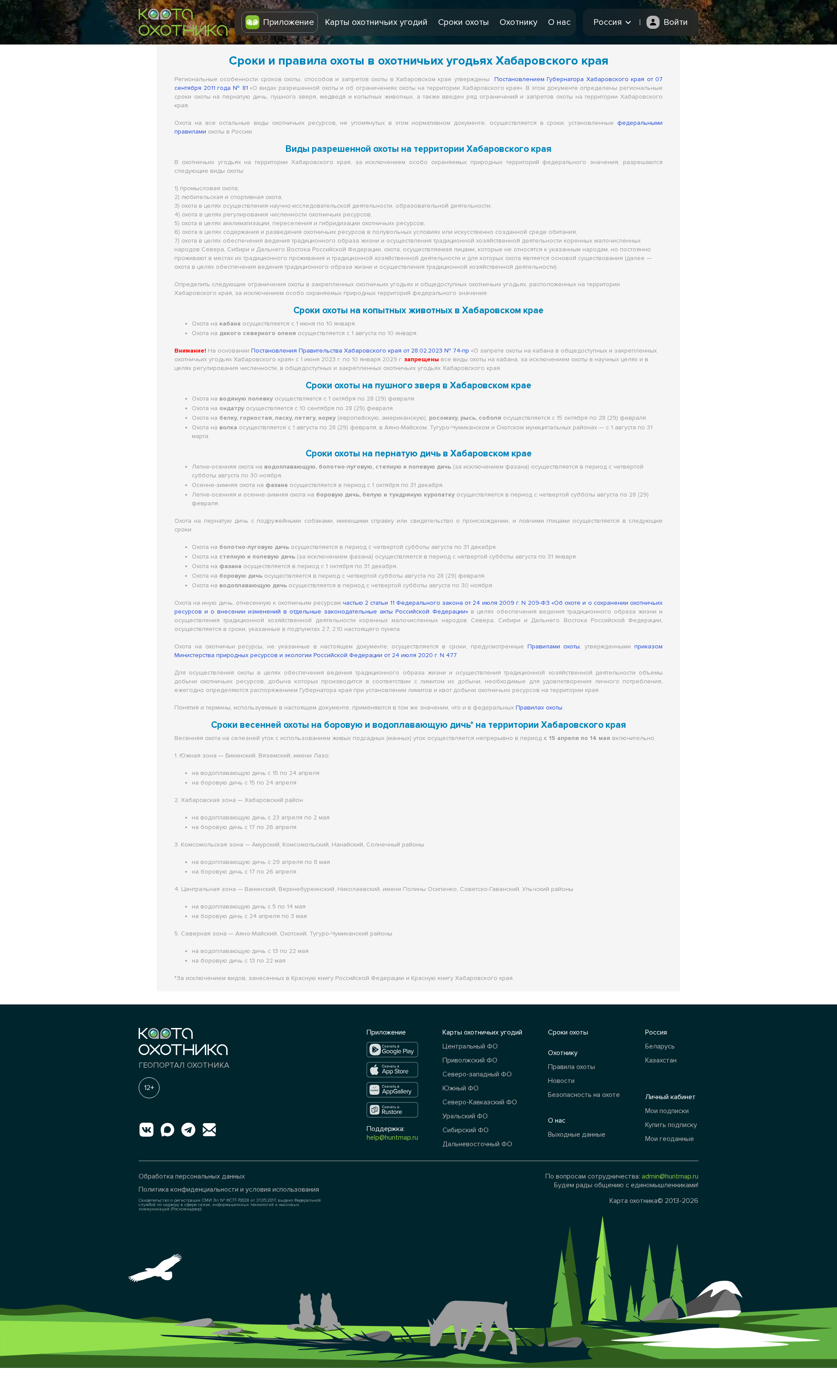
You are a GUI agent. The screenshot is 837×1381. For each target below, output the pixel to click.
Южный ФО (460, 1088)
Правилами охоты (553, 646)
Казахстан (661, 1060)
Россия (656, 1032)
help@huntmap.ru (392, 1137)
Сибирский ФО (465, 1130)
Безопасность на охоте (584, 1094)
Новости (561, 1080)
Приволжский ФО (469, 1060)
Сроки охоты (463, 22)
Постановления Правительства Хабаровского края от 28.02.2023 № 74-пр (360, 350)
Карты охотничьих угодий (376, 22)
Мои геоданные (669, 1138)
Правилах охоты (539, 707)
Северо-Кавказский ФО (479, 1102)
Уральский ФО (465, 1116)
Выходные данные (577, 1134)
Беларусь (660, 1046)
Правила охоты (571, 1066)
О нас (559, 22)
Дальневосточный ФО (477, 1144)
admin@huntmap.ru (670, 1176)
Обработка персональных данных (192, 1176)
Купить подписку (671, 1125)
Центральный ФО (470, 1046)
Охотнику (519, 22)
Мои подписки (667, 1111)
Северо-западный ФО (477, 1074)
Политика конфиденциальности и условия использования (229, 1189)
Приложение (288, 22)
